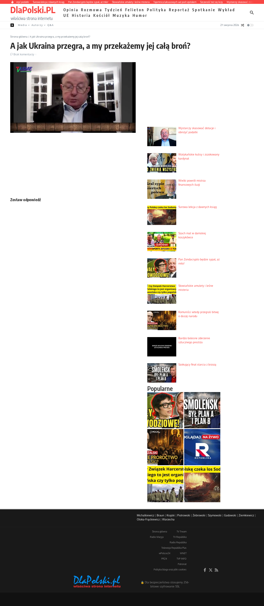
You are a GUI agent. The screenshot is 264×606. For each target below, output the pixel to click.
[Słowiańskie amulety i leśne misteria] (165, 484)
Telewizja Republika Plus (174, 547)
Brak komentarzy (24, 54)
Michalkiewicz (145, 515)
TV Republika (180, 537)
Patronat (182, 564)
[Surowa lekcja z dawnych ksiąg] (202, 484)
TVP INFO (182, 558)
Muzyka (121, 15)
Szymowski (214, 515)
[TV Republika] (202, 447)
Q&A (50, 25)
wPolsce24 (164, 553)
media (22, 25)
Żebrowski (199, 515)
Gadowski (230, 515)
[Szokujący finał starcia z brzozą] (202, 410)
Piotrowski (183, 515)
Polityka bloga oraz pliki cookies (170, 569)
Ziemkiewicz (246, 515)
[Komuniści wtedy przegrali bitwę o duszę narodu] (165, 447)
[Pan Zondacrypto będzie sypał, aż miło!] (165, 410)
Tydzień (114, 9)
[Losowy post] (242, 25)
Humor (140, 15)
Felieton (135, 9)
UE (66, 15)
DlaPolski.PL (32, 9)
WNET (183, 553)
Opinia (71, 9)
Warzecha (168, 519)
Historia (81, 15)
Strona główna (18, 36)
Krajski (171, 515)
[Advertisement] (73, 164)
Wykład (226, 9)
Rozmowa (91, 9)
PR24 (164, 558)
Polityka (157, 9)
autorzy (37, 25)
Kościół (101, 15)
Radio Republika (178, 542)
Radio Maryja (157, 537)
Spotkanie (204, 9)
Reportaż (179, 9)
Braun (160, 515)
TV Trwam (182, 531)
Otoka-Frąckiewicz (148, 519)
